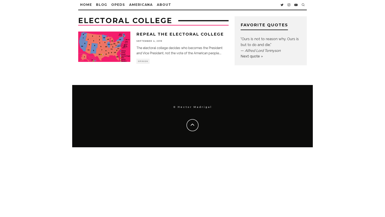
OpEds (118, 5)
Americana (141, 5)
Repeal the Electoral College (180, 34)
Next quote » (252, 56)
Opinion (143, 61)
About (164, 5)
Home (86, 5)
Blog (101, 5)
